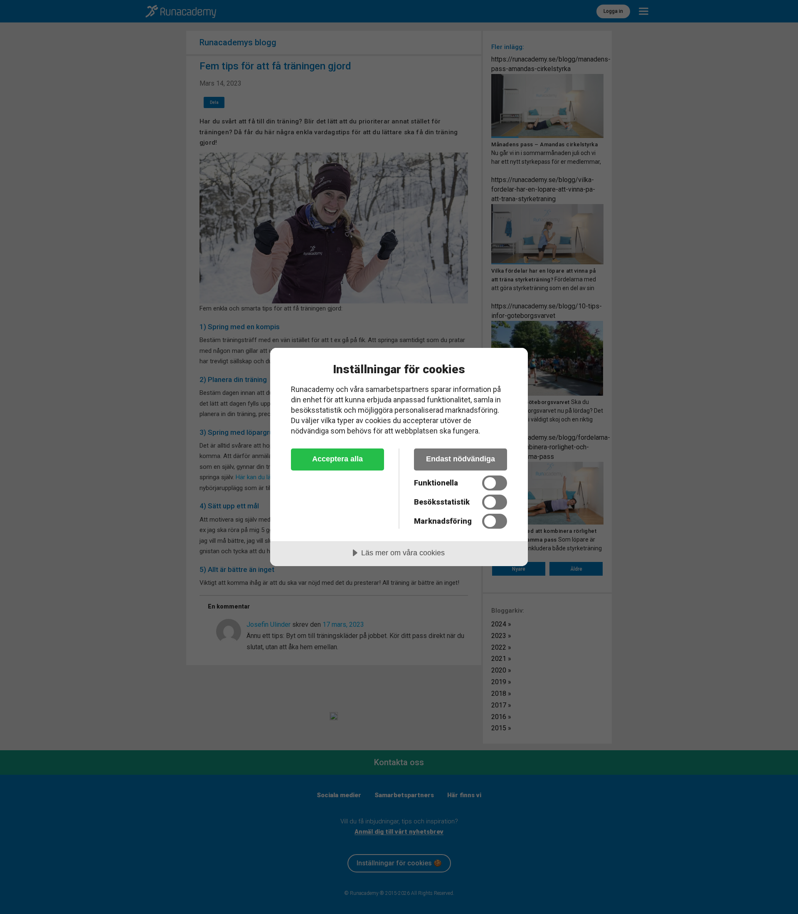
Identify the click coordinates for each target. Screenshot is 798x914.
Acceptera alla (337, 459)
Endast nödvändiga (460, 459)
